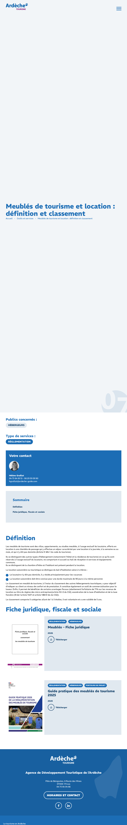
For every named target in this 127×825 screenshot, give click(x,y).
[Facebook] (58, 805)
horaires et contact (63, 795)
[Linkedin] (68, 805)
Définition (17, 507)
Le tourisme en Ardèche (14, 823)
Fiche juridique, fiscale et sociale (29, 512)
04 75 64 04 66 (63, 786)
